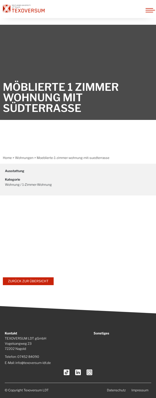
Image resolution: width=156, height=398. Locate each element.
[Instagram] (89, 372)
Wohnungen (24, 158)
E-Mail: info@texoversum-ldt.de (28, 363)
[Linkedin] (78, 372)
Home (7, 158)
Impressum (139, 390)
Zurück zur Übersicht (28, 281)
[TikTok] (66, 372)
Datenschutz (116, 390)
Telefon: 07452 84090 (22, 357)
